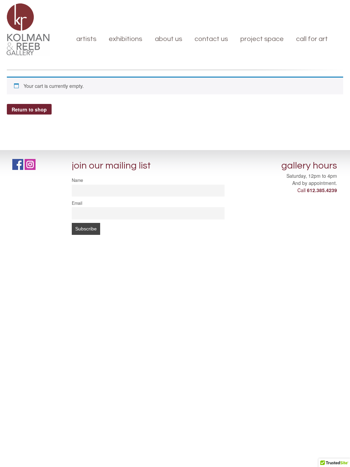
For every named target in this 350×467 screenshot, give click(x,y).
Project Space (262, 39)
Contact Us (211, 39)
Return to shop (29, 109)
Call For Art (312, 39)
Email (77, 203)
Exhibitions (125, 39)
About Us (168, 39)
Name (77, 180)
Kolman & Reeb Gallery (20, 17)
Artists (86, 39)
